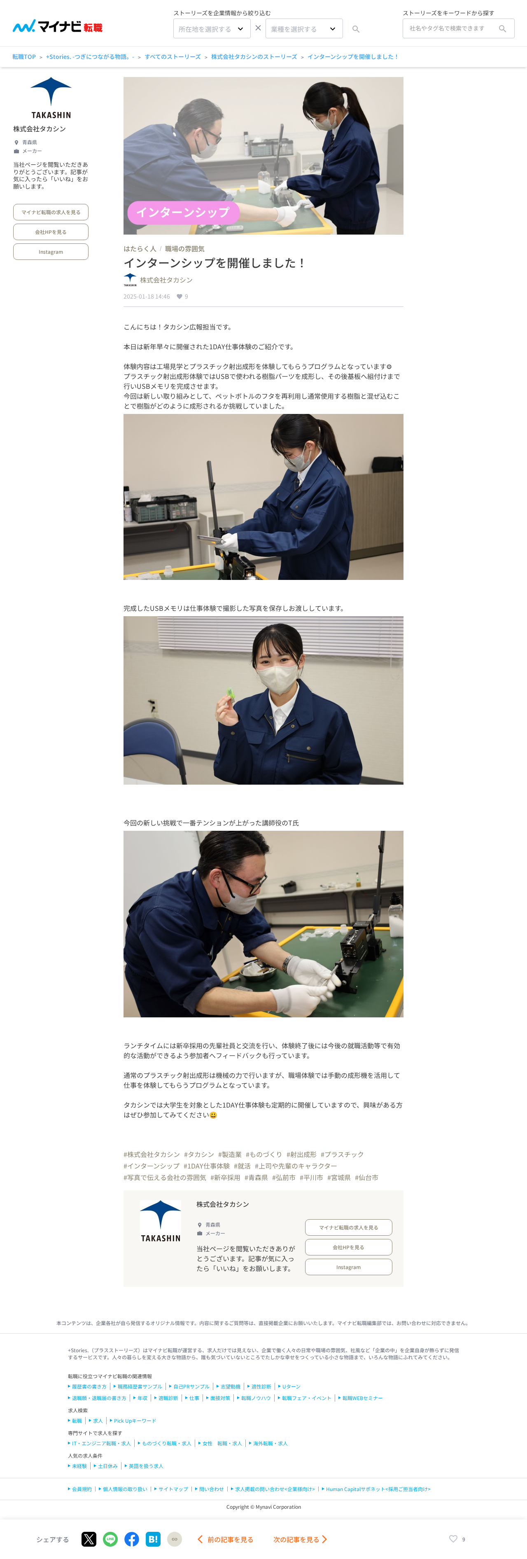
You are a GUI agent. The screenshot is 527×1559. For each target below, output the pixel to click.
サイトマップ (173, 1488)
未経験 (79, 1465)
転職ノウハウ (256, 1397)
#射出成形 (302, 1154)
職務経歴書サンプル (140, 1386)
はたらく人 (140, 248)
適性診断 (261, 1386)
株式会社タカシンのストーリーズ (254, 56)
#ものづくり (264, 1154)
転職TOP (24, 56)
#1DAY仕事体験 (207, 1166)
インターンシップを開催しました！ (353, 56)
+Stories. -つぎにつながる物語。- (90, 56)
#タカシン (199, 1154)
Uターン (291, 1386)
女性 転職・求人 (222, 1443)
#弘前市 (284, 1177)
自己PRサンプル (191, 1386)
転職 (77, 1420)
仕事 (194, 1397)
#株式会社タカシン (152, 1154)
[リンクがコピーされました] (174, 1539)
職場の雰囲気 (185, 248)
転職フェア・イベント (306, 1397)
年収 (142, 1397)
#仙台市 (366, 1177)
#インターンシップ (152, 1166)
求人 (98, 1420)
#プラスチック (342, 1154)
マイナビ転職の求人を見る (51, 211)
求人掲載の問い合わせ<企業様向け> (275, 1488)
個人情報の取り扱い (125, 1488)
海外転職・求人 (270, 1443)
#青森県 (256, 1177)
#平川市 (311, 1177)
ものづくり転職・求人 (166, 1443)
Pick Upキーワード (135, 1420)
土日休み (108, 1465)
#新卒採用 (225, 1177)
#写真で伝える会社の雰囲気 (165, 1177)
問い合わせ (211, 1488)
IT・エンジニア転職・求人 (101, 1443)
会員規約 (82, 1488)
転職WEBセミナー (363, 1397)
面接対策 (220, 1397)
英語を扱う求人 (146, 1465)
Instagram (51, 251)
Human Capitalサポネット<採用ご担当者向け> (378, 1488)
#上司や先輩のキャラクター (296, 1166)
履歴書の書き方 (89, 1386)
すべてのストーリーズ (173, 56)
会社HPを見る (51, 231)
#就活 (242, 1166)
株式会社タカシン (39, 128)
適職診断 (168, 1397)
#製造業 (230, 1154)
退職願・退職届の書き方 (99, 1397)
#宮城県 (339, 1177)
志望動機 (230, 1386)
